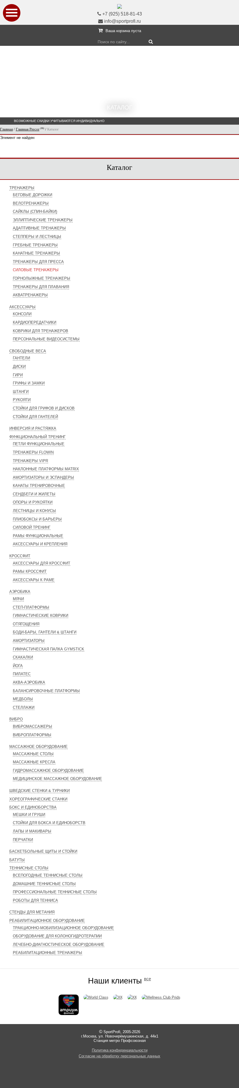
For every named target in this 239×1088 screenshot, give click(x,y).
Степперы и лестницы (37, 236)
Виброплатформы (32, 735)
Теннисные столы (28, 868)
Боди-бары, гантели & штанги (44, 632)
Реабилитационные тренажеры (47, 953)
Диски (19, 366)
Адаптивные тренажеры (39, 228)
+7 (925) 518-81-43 (122, 13)
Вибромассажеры (32, 726)
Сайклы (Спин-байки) (35, 211)
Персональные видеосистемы (46, 339)
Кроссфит (19, 556)
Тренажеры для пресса (38, 262)
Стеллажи (23, 707)
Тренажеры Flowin (33, 452)
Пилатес (22, 674)
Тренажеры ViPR (30, 461)
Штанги (21, 391)
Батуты (17, 860)
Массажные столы (33, 754)
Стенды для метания (32, 912)
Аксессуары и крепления (40, 544)
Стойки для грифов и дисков (44, 408)
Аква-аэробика (29, 682)
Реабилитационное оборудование (47, 920)
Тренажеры (21, 188)
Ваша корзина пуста (123, 31)
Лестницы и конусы (34, 511)
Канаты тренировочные (39, 485)
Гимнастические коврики (40, 615)
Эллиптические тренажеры (43, 220)
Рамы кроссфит (30, 571)
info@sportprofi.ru (122, 21)
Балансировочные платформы (46, 691)
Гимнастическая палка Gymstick (48, 649)
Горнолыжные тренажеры (41, 278)
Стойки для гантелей (35, 417)
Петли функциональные (38, 444)
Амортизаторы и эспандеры (43, 477)
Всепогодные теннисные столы (47, 875)
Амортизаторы (29, 640)
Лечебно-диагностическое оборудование (58, 944)
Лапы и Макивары (32, 831)
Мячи (18, 599)
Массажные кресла (34, 762)
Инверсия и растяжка (32, 428)
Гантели (21, 358)
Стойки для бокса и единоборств (49, 823)
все (147, 978)
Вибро (16, 719)
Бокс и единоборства (33, 807)
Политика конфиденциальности (119, 1050)
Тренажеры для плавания (41, 287)
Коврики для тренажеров (40, 331)
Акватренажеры (30, 295)
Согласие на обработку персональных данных (119, 1056)
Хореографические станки (38, 799)
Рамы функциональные (38, 536)
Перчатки (23, 840)
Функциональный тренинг (37, 437)
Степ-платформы (31, 607)
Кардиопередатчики (34, 322)
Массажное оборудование (38, 746)
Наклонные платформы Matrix (46, 469)
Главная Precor (27, 129)
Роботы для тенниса (35, 900)
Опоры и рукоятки (32, 502)
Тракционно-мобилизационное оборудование (63, 928)
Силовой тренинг (31, 527)
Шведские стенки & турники (39, 790)
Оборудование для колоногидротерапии (57, 936)
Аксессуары (22, 307)
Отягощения (26, 624)
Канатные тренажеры (36, 253)
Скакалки (23, 657)
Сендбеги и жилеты (34, 494)
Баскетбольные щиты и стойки (43, 851)
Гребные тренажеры (35, 245)
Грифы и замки (29, 383)
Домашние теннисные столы (44, 884)
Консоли (22, 314)
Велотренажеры (31, 203)
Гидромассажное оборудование (48, 770)
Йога (18, 666)
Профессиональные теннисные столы (55, 892)
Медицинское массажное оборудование (57, 779)
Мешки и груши (29, 814)
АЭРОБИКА (19, 591)
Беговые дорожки (32, 195)
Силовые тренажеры (36, 270)
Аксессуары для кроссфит (41, 563)
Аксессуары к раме (34, 580)
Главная (6, 129)
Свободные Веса (27, 351)
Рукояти (22, 400)
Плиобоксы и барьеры (37, 519)
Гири (18, 375)
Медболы (23, 699)
